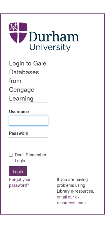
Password (19, 133)
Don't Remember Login (30, 157)
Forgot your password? (20, 182)
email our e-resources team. (72, 199)
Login (18, 171)
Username (19, 111)
